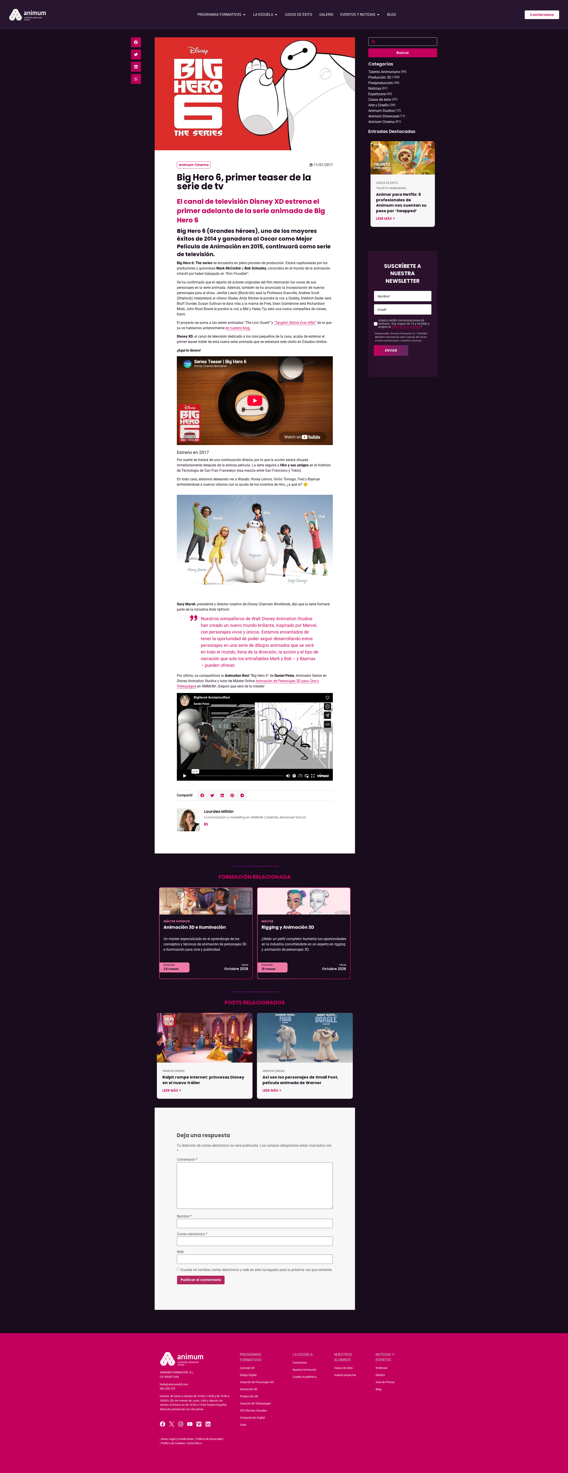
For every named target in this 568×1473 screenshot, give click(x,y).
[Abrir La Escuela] (276, 14)
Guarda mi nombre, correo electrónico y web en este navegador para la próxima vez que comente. (256, 1270)
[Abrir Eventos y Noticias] (378, 14)
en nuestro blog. (237, 328)
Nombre (184, 1216)
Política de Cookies (173, 1443)
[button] (136, 42)
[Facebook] (162, 1424)
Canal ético (194, 1443)
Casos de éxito (387, 183)
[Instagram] (180, 1424)
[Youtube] (190, 1424)
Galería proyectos (345, 1375)
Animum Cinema (194, 164)
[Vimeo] (199, 1424)
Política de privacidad (209, 1439)
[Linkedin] (208, 1424)
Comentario (187, 1159)
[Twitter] (171, 1424)
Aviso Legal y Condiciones (177, 1439)
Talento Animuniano (391, 188)
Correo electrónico (192, 1234)
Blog (378, 1389)
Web (180, 1252)
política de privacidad (406, 327)
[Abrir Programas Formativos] (244, 14)
